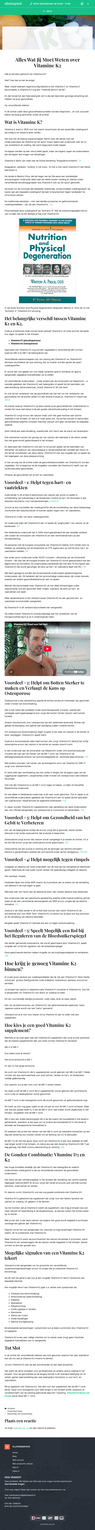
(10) (84, 567)
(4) (9, 400)
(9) (26, 551)
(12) (64, 800)
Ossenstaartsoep (14, 1411)
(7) (57, 501)
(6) (54, 501)
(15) (82, 852)
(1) (80, 160)
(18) (6, 955)
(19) (62, 1147)
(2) (51, 204)
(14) (67, 842)
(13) (82, 810)
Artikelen (11, 1408)
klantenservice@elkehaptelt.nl (22, 1495)
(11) (86, 757)
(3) (6, 400)
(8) (18, 526)
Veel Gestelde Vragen (15, 1484)
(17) (17, 904)
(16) (85, 852)
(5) (51, 501)
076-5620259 (14, 1498)
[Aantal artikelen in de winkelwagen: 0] (88, 3)
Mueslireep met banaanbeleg (19, 1414)
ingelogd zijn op (21, 1428)
